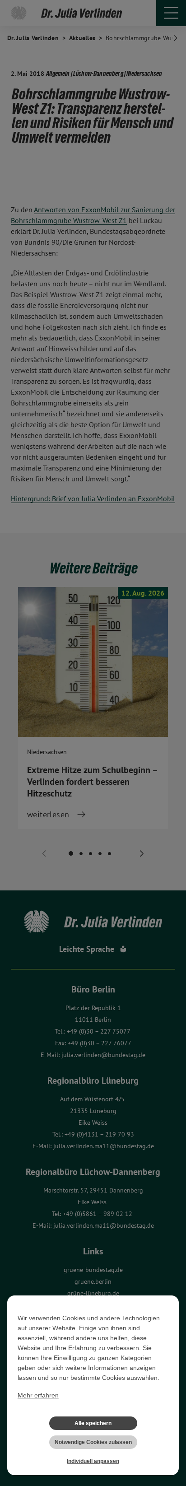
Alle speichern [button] (93, 1423)
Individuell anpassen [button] (93, 1461)
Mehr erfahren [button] (38, 1395)
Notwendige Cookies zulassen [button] (93, 1442)
